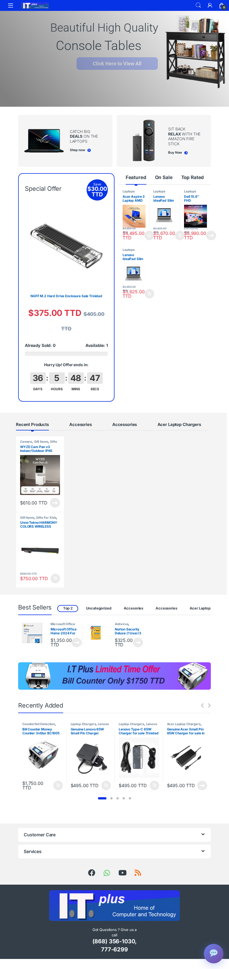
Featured (136, 177)
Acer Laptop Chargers (179, 424)
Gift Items (41, 442)
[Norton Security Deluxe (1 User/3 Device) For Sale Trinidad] (98, 633)
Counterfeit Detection (38, 724)
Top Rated (192, 177)
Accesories (80, 424)
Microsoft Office (63, 624)
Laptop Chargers (83, 724)
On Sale (164, 177)
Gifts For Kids (46, 518)
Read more (211, 235)
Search (198, 5)
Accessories (124, 424)
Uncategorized (98, 608)
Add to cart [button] (149, 235)
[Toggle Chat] (213, 953)
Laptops (129, 191)
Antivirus (121, 624)
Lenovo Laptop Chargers (90, 725)
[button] (102, 798)
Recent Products (32, 424)
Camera (26, 442)
